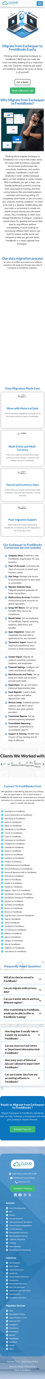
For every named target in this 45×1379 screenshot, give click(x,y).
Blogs (20, 1366)
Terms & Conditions (23, 1370)
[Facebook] (20, 1194)
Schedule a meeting (22, 1188)
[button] (1, 764)
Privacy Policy (30, 1366)
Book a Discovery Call (22, 90)
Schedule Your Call (22, 1129)
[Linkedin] (15, 1194)
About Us (13, 1366)
